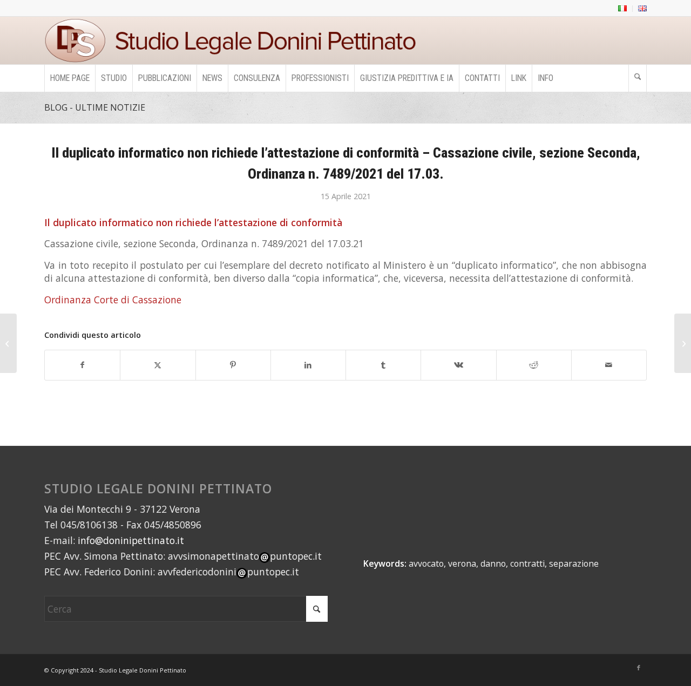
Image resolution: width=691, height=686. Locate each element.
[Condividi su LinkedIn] (308, 365)
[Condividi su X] (157, 365)
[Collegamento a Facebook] (639, 668)
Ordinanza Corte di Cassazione (112, 299)
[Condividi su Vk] (458, 365)
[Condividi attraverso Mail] (609, 365)
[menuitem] (623, 8)
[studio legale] (234, 40)
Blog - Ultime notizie (94, 107)
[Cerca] (637, 78)
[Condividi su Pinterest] (233, 365)
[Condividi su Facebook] (82, 365)
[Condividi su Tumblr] (383, 365)
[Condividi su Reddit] (534, 365)
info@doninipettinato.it (131, 540)
